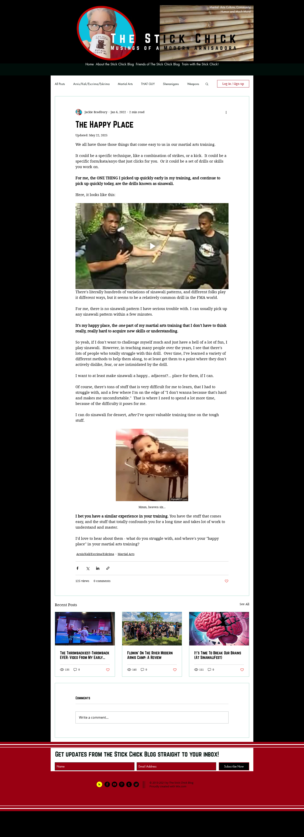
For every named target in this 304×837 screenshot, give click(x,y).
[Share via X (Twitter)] (88, 568)
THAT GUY (148, 84)
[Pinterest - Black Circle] (121, 784)
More (190, 84)
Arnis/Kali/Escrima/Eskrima (91, 84)
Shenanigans (171, 84)
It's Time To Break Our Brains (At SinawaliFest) (217, 655)
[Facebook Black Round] (107, 784)
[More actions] (226, 112)
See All (244, 604)
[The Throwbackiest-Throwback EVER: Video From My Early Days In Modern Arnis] (85, 628)
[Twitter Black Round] (136, 784)
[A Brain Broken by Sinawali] (219, 628)
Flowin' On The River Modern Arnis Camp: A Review (150, 655)
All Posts (60, 84)
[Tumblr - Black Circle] (129, 784)
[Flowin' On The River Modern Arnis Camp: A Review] (152, 628)
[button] (207, 83)
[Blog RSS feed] (99, 785)
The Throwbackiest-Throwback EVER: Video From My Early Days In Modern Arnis (84, 655)
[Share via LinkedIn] (98, 568)
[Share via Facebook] (77, 568)
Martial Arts (125, 84)
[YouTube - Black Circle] (114, 784)
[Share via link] (108, 568)
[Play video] (152, 246)
